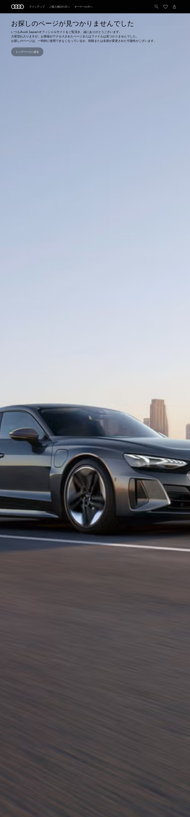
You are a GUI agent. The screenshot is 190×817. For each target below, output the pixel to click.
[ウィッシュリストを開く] (165, 6)
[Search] (156, 6)
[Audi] (17, 6)
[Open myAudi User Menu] (174, 6)
